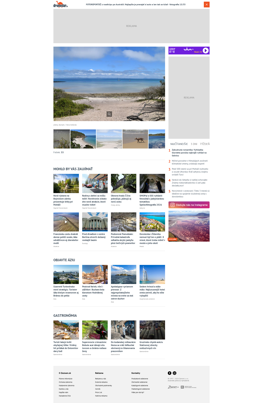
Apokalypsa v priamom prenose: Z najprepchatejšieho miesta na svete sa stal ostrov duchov (122, 292)
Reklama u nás (100, 378)
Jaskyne (142, 208)
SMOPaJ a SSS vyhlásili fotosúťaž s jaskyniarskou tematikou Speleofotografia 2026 (152, 200)
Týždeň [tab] (205, 144)
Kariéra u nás (63, 389)
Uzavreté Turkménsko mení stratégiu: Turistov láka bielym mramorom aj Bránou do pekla (66, 291)
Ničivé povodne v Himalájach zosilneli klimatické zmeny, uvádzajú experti (190, 162)
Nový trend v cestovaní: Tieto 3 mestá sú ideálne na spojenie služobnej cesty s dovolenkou (191, 193)
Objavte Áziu (64, 260)
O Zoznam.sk (65, 373)
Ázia (54, 299)
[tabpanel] (189, 173)
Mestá (142, 246)
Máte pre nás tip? (138, 392)
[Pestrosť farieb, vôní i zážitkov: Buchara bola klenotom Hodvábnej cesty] (95, 274)
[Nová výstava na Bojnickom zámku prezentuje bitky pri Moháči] (66, 183)
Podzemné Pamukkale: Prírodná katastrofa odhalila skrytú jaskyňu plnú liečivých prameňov (123, 239)
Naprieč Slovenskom (60, 208)
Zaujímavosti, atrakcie (147, 299)
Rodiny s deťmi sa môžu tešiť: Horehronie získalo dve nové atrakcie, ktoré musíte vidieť (94, 200)
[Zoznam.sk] (174, 388)
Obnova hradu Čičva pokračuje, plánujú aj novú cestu (121, 198)
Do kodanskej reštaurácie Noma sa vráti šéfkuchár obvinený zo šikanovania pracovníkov (123, 347)
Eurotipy (85, 243)
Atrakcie (56, 246)
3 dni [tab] (194, 144)
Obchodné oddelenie (139, 382)
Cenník (97, 389)
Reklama (99, 373)
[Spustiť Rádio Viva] (189, 49)
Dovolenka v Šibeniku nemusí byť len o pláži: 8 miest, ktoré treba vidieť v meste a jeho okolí (152, 239)
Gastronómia (65, 315)
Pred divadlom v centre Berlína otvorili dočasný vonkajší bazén (93, 237)
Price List (98, 392)
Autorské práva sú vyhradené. (178, 380)
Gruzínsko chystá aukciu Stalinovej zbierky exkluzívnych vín (151, 345)
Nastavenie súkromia (66, 385)
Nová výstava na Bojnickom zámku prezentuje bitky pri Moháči (63, 200)
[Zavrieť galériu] (207, 4)
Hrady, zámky (115, 205)
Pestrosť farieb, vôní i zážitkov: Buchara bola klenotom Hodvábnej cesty (93, 291)
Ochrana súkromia (65, 382)
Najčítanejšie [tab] (179, 144)
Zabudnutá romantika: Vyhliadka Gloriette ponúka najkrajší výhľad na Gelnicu (189, 152)
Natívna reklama (101, 396)
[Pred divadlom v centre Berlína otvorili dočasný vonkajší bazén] (95, 221)
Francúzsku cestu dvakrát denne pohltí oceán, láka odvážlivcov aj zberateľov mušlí (65, 239)
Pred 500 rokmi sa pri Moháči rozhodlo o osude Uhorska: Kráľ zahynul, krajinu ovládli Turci (190, 171)
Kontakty (136, 373)
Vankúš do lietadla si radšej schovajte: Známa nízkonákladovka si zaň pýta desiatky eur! (190, 182)
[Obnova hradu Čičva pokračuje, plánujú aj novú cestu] (123, 183)
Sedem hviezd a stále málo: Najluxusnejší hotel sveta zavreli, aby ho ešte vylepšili (152, 291)
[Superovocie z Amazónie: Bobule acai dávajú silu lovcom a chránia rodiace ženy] (95, 330)
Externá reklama (101, 382)
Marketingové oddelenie (141, 389)
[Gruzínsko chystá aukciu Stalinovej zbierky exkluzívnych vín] (152, 330)
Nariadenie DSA (65, 396)
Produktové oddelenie (140, 378)
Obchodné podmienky (103, 385)
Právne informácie (65, 378)
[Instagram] (174, 373)
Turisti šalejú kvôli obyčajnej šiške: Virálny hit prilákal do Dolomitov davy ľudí (65, 347)
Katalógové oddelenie (140, 385)
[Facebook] (169, 373)
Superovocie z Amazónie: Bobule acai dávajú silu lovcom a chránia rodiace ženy (94, 347)
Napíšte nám (63, 392)
